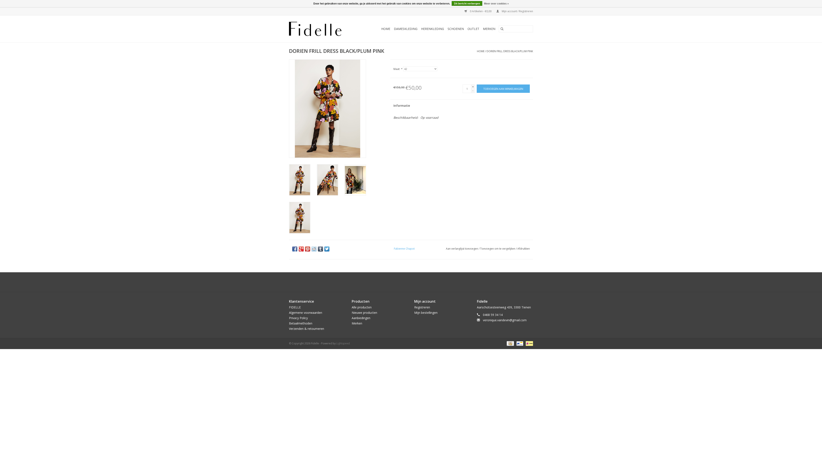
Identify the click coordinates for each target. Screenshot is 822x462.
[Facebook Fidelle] (407, 282)
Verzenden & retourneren (306, 329)
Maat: (397, 69)
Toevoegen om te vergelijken (498, 248)
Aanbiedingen (361, 318)
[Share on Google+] (301, 249)
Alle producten (362, 307)
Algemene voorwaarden (305, 313)
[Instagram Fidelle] (414, 282)
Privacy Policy (298, 318)
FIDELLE (295, 307)
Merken (489, 29)
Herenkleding (432, 29)
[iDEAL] (528, 343)
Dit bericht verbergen (467, 3)
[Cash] (510, 343)
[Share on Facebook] (294, 249)
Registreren (422, 307)
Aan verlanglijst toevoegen (462, 248)
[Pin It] (307, 249)
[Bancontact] (519, 343)
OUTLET (473, 29)
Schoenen (456, 29)
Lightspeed (343, 343)
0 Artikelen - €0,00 (480, 11)
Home (385, 29)
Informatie (401, 106)
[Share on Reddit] (314, 249)
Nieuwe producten (364, 313)
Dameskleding (405, 29)
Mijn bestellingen (426, 313)
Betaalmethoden (300, 323)
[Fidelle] (320, 29)
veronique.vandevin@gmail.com (505, 320)
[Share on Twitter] (326, 249)
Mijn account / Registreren (517, 11)
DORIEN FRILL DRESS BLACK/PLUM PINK (510, 51)
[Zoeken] (502, 28)
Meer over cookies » (496, 3)
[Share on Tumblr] (320, 249)
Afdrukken (523, 248)
